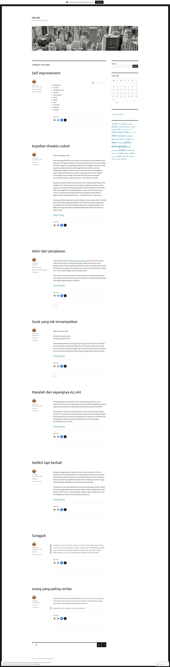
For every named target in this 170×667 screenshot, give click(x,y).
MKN (128, 139)
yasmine (124, 159)
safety (132, 153)
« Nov (116, 102)
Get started (99, 2)
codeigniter (133, 127)
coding (114, 129)
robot (121, 153)
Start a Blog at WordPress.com (46, 658)
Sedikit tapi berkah (47, 463)
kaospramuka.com (42, 270)
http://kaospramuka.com (78, 261)
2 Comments (35, 164)
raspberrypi (131, 150)
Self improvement (46, 73)
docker (127, 129)
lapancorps (115, 139)
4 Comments (35, 411)
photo (128, 142)
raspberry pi (115, 153)
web (113, 159)
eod (131, 129)
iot (127, 136)
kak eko (36, 17)
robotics (126, 153)
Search (114, 63)
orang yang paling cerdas (52, 589)
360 (119, 124)
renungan (38, 89)
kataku (34, 89)
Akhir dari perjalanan (48, 251)
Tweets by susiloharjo (117, 114)
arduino (115, 126)
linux (121, 139)
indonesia (121, 136)
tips (120, 156)
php (129, 147)
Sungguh (39, 536)
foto (114, 135)
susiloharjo (35, 85)
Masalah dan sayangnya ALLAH (56, 392)
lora (125, 139)
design (123, 129)
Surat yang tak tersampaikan (54, 322)
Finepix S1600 (123, 132)
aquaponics (130, 124)
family (114, 132)
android (123, 124)
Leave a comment (36, 91)
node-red (121, 143)
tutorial (125, 156)
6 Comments (35, 340)
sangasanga (114, 156)
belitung (121, 127)
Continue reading (58, 215)
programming (115, 150)
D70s (119, 129)
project (122, 150)
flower (130, 132)
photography (119, 146)
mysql (132, 139)
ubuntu (131, 156)
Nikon (114, 142)
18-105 (114, 124)
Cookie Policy (36, 664)
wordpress (118, 159)
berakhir (34, 270)
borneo (126, 127)
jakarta (130, 136)
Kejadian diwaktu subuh (51, 146)
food (134, 132)
